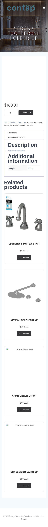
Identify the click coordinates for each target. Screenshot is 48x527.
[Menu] (44, 8)
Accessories (31, 122)
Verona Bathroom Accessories (21, 125)
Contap (39, 122)
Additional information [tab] (16, 137)
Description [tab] (12, 132)
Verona (6, 125)
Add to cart (26, 113)
